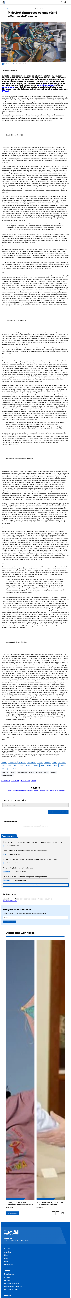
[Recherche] (62, 2)
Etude (55, 765)
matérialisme (31, 762)
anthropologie (12, 762)
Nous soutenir (25, 781)
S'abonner (9, 922)
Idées (21, 765)
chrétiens (15, 769)
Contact (33, 781)
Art (9, 769)
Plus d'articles (5, 781)
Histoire (28, 765)
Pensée (40, 762)
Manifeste (47, 762)
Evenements (15, 781)
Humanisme (62, 762)
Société (49, 765)
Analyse (62, 765)
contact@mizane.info (10, 901)
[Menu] (68, 2)
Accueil (3, 9)
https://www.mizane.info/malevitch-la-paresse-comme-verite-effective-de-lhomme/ (36, 791)
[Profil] (65, 2)
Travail (42, 765)
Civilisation (22, 762)
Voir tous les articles (12, 1213)
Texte (3, 765)
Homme (9, 9)
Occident (35, 765)
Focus (9, 765)
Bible (15, 765)
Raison (4, 769)
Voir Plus (36, 885)
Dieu (54, 762)
